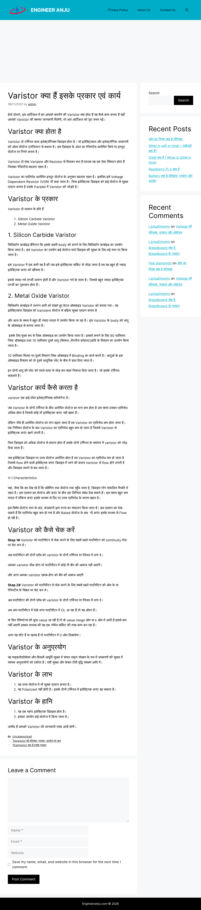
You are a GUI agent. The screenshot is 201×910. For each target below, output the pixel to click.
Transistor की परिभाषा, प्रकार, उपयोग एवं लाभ (36, 740)
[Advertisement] (100, 49)
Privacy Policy (118, 10)
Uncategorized (22, 736)
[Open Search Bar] (186, 10)
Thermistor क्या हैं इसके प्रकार (29, 745)
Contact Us (167, 10)
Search (154, 93)
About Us (144, 10)
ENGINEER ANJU (50, 10)
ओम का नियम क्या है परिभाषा (166, 139)
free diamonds (160, 263)
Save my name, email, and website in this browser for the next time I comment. (66, 864)
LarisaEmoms (159, 226)
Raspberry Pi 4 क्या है (164, 169)
